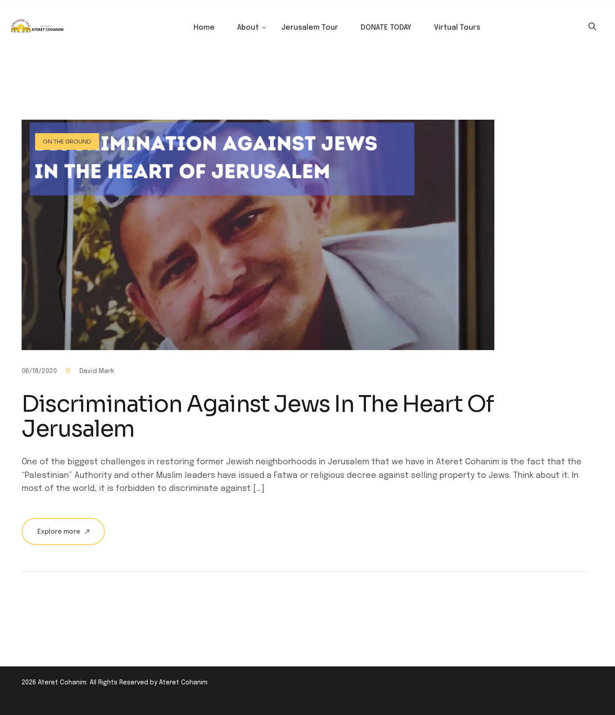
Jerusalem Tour (309, 27)
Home (204, 27)
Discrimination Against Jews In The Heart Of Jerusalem (258, 416)
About (248, 27)
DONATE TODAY (386, 27)
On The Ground (67, 141)
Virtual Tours (457, 27)
